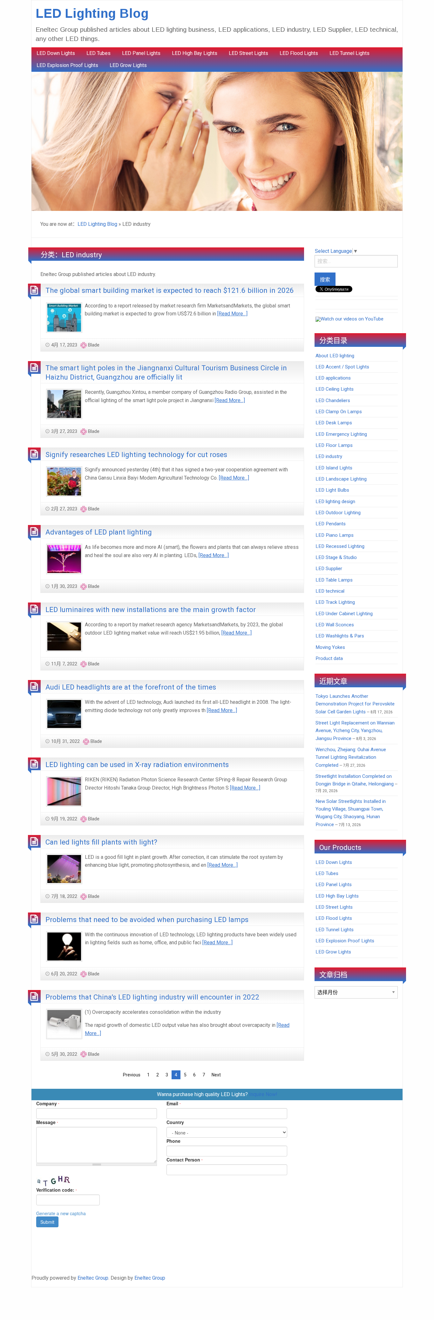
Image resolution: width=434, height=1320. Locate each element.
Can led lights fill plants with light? (101, 842)
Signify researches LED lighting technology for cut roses (136, 454)
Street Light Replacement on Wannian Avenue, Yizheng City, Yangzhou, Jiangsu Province (355, 730)
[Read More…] (232, 314)
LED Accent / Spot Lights (342, 367)
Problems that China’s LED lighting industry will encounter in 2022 (152, 997)
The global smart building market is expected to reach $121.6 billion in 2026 (169, 290)
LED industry (328, 456)
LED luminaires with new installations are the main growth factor (150, 609)
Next (216, 1074)
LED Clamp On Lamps (338, 411)
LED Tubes (98, 53)
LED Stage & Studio (336, 557)
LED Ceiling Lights (334, 389)
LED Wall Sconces (334, 625)
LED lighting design (335, 501)
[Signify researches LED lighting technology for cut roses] (64, 481)
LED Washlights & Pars (339, 636)
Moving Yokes (330, 647)
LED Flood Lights (299, 53)
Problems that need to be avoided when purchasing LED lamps (146, 919)
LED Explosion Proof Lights (67, 65)
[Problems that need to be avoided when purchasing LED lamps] (64, 946)
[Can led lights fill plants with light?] (64, 868)
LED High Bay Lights (194, 53)
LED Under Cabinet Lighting (344, 613)
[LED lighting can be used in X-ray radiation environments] (64, 791)
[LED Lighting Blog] (217, 141)
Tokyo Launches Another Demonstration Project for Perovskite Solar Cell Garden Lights (355, 704)
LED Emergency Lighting (341, 434)
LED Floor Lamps (334, 445)
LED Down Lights (56, 53)
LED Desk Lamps (333, 423)
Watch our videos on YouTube (352, 319)
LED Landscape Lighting (341, 479)
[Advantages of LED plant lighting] (64, 559)
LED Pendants (330, 524)
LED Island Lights (333, 468)
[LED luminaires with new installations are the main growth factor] (64, 636)
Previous (131, 1074)
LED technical (329, 591)
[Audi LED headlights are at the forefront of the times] (64, 714)
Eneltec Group (93, 1278)
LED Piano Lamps (334, 535)
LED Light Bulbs (332, 490)
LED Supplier (328, 568)
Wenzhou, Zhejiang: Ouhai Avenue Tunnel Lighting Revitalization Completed (350, 757)
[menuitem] (55, 53)
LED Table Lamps (334, 580)
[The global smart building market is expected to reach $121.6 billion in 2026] (64, 317)
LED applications (333, 378)
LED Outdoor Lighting (338, 512)
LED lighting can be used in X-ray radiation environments (137, 764)
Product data (329, 658)
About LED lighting (334, 356)
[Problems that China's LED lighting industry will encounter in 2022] (64, 1023)
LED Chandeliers (332, 400)
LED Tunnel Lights (349, 53)
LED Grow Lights (128, 65)
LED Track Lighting (335, 602)
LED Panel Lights (141, 53)
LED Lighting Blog (92, 13)
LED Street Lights (248, 53)
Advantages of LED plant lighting (98, 532)
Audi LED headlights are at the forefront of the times (130, 687)
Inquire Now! (263, 1094)
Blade (93, 345)
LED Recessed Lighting (339, 546)
